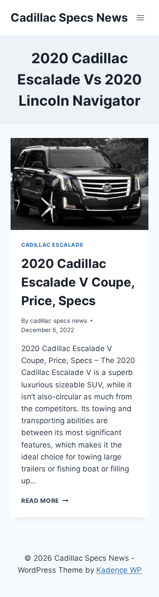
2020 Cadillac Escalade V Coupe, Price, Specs (77, 282)
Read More (44, 500)
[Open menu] (140, 17)
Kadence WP (119, 570)
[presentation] (79, 184)
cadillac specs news (58, 320)
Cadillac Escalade (52, 244)
